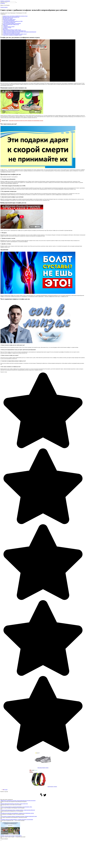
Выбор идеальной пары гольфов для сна (11, 24)
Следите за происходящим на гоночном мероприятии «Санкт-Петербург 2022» (16, 806)
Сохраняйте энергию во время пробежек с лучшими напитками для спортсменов (16, 819)
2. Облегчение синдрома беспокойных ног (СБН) (13, 21)
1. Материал (5, 25)
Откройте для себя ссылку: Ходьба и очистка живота (11, 835)
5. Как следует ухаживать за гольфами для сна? (12, 34)
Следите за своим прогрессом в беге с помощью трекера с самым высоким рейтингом (17, 810)
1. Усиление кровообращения (9, 20)
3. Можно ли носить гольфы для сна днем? (11, 32)
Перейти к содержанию (5, 0)
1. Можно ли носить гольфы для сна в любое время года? (14, 30)
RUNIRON (2, 3)
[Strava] (41, 796)
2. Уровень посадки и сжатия (8, 26)
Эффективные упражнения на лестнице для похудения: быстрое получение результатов (17, 800)
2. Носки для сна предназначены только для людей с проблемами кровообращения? (19, 31)
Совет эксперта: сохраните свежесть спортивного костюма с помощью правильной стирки (18, 816)
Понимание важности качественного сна (11, 17)
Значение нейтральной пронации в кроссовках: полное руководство (14, 803)
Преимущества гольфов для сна (9, 19)
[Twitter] (44, 796)
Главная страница (4, 7)
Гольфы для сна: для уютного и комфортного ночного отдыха (15, 16)
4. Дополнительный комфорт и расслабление (12, 23)
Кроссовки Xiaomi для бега (43, 767)
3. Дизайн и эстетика (7, 27)
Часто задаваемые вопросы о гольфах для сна (12, 29)
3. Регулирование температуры (9, 22)
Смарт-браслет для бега (52, 786)
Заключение (5, 28)
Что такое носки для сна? (8, 18)
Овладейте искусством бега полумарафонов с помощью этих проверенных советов (17, 813)
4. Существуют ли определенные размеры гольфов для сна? (15, 33)
